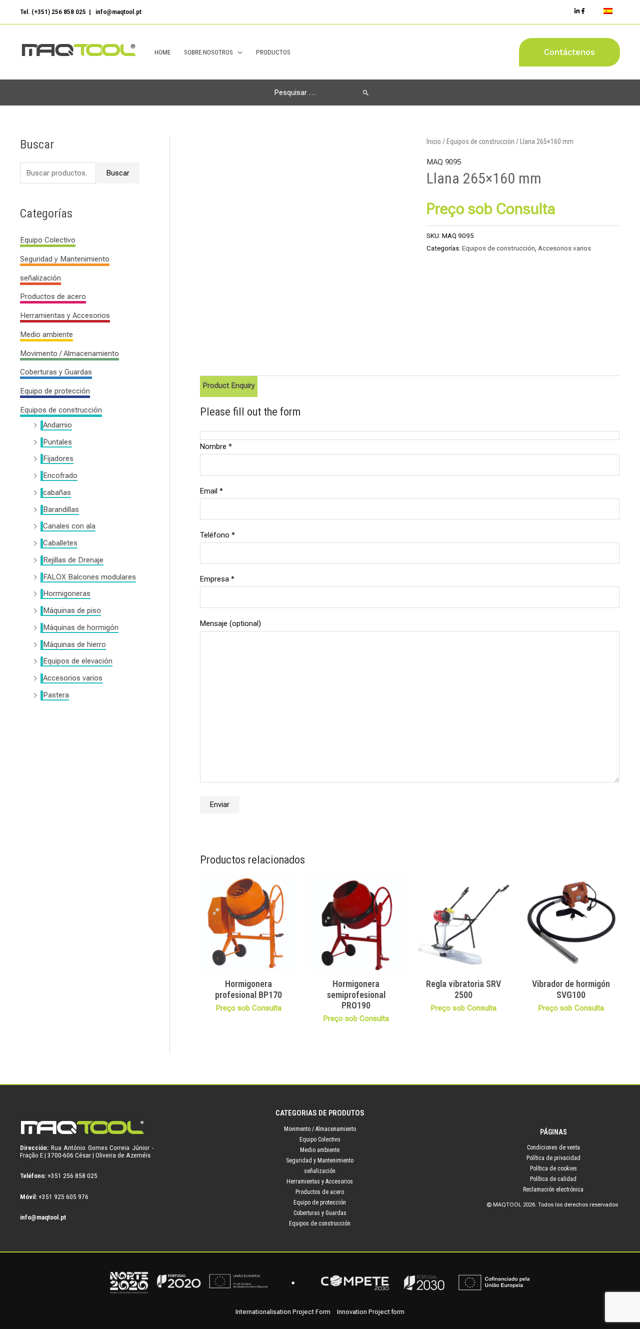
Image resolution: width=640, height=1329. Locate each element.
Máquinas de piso (72, 610)
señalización (40, 278)
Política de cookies (553, 1168)
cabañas (57, 492)
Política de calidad (553, 1179)
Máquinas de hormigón (80, 627)
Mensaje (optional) (230, 623)
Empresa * (217, 579)
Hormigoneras (66, 593)
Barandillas (61, 509)
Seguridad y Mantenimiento (65, 259)
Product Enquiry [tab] (228, 385)
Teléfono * (217, 535)
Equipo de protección (55, 391)
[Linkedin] (577, 11)
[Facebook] (583, 11)
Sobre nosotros (208, 52)
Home (162, 52)
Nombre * (216, 446)
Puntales (57, 442)
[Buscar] (366, 92)
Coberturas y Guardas (56, 372)
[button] (569, 52)
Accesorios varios (72, 678)
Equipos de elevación (77, 661)
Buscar (118, 173)
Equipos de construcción (61, 410)
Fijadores (58, 458)
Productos (273, 52)
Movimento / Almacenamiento (69, 353)
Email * (211, 491)
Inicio (433, 142)
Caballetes (60, 543)
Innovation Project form (370, 1312)
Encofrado (60, 475)
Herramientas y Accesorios (65, 315)
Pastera (56, 695)
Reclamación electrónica (553, 1189)
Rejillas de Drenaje (73, 560)
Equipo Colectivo (48, 240)
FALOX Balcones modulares (89, 577)
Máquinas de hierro (74, 644)
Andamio (57, 425)
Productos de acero (53, 296)
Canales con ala (69, 526)
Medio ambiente (46, 334)
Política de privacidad (553, 1158)
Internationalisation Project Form (283, 1312)
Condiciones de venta (553, 1147)
